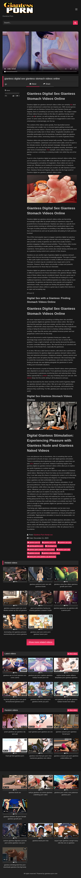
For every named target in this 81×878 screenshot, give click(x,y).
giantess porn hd (35, 542)
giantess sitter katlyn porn (51, 553)
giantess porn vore (50, 542)
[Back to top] (74, 872)
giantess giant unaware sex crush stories (41, 549)
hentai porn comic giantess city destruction (42, 556)
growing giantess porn (36, 546)
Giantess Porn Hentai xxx (43, 535)
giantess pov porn (65, 542)
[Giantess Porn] (40, 8)
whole (45, 375)
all (34, 116)
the (71, 104)
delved (29, 378)
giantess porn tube (64, 549)
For (48, 150)
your (31, 463)
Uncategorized (51, 546)
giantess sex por (34, 553)
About (33, 84)
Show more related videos (40, 642)
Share (47, 84)
